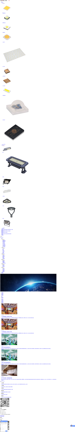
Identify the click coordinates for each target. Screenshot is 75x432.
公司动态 (2, 292)
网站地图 (1, 416)
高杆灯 (3, 186)
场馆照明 (3, 262)
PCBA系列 (4, 66)
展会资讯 (2, 294)
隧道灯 (3, 249)
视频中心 (4, 232)
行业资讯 (3, 269)
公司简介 (2, 229)
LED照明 (3, 145)
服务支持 (2, 231)
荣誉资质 (10, 229)
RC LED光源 (4, 144)
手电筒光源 (4, 32)
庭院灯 (3, 218)
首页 (1, 238)
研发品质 (6, 229)
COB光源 (4, 242)
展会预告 (3, 271)
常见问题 (6, 232)
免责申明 (3, 416)
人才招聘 (12, 229)
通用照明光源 (4, 240)
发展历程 (4, 229)
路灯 (3, 152)
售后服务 (2, 232)
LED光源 (2, 2)
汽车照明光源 (4, 95)
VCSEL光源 (4, 244)
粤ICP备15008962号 (2, 415)
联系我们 (2, 234)
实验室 (8, 229)
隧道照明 (3, 261)
